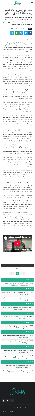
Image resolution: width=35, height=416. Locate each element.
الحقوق (30, 28)
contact (5, 411)
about (11, 411)
